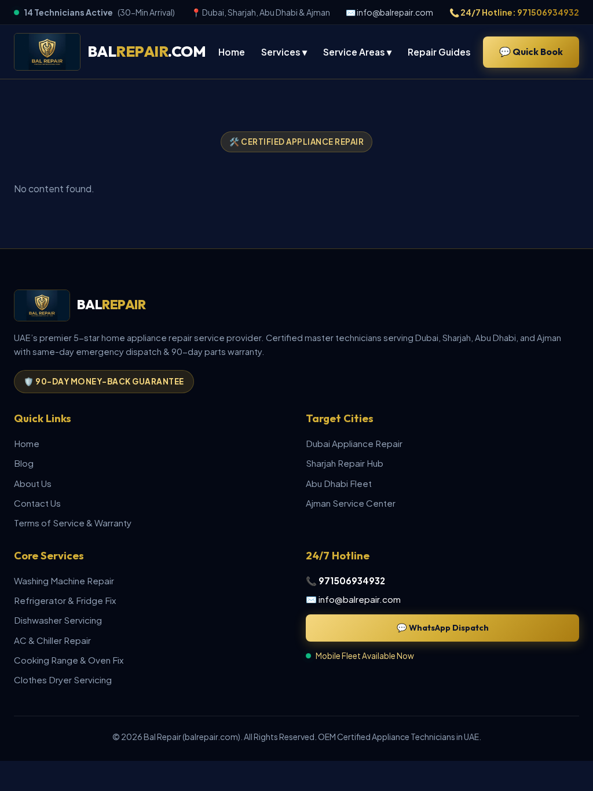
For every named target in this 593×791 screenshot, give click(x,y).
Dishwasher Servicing (58, 619)
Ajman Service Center (351, 502)
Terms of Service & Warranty (72, 522)
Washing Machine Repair (64, 580)
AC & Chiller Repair (52, 640)
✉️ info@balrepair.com (389, 12)
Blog (24, 462)
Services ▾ (284, 51)
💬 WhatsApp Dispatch (443, 627)
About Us (33, 483)
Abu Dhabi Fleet (339, 483)
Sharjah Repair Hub (344, 462)
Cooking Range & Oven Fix (68, 659)
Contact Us (37, 502)
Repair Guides (439, 51)
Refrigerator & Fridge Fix (65, 600)
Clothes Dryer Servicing (63, 679)
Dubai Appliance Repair (354, 443)
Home (231, 51)
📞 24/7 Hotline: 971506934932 (514, 12)
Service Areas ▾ (357, 51)
